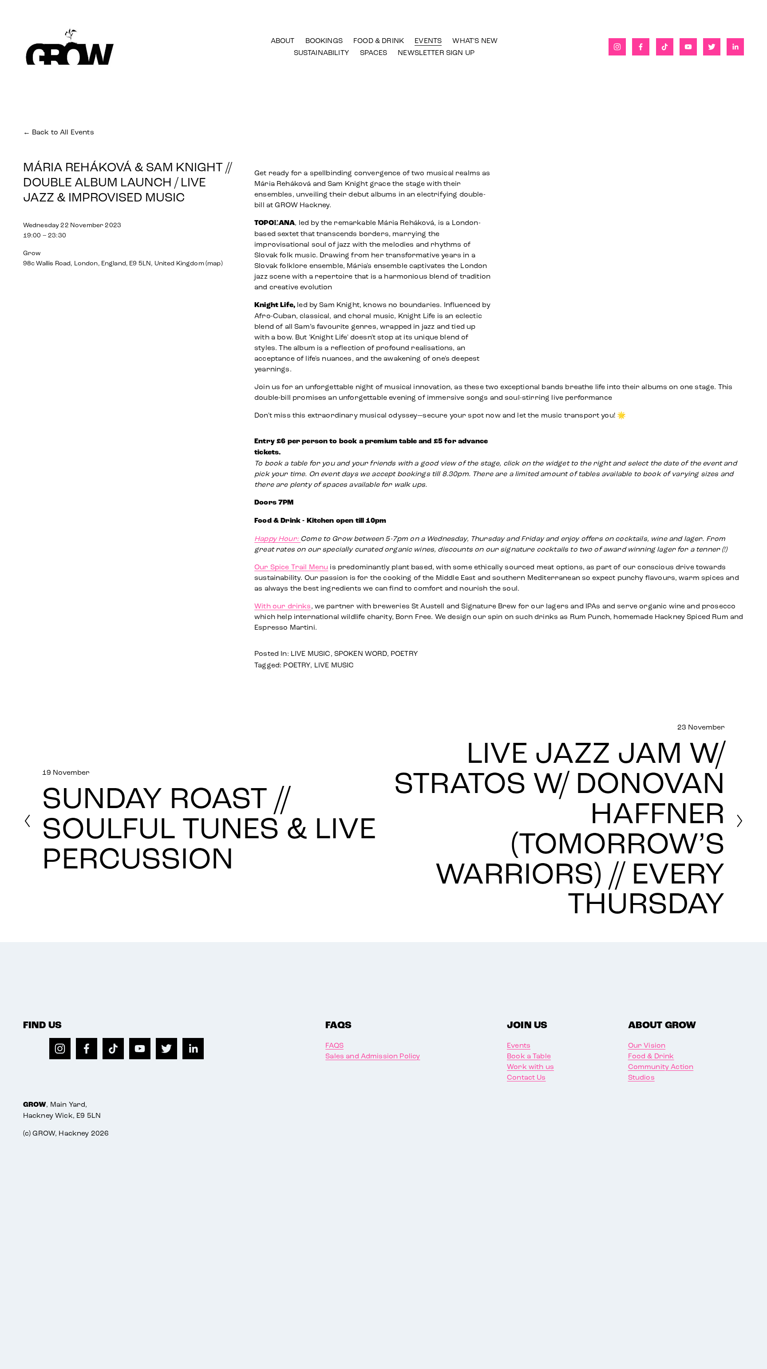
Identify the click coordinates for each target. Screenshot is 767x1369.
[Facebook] (640, 46)
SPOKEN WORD (360, 653)
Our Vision (647, 1045)
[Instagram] (617, 46)
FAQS (334, 1045)
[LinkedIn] (735, 46)
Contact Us (526, 1077)
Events (518, 1045)
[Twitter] (711, 46)
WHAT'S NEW (475, 40)
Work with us (530, 1066)
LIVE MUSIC (311, 653)
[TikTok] (664, 46)
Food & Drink (651, 1056)
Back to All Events (63, 132)
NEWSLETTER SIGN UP (436, 52)
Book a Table (529, 1056)
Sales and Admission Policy (372, 1056)
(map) (214, 263)
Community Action (661, 1066)
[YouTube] (688, 46)
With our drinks (282, 606)
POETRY (404, 653)
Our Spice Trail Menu (291, 567)
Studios (641, 1077)
